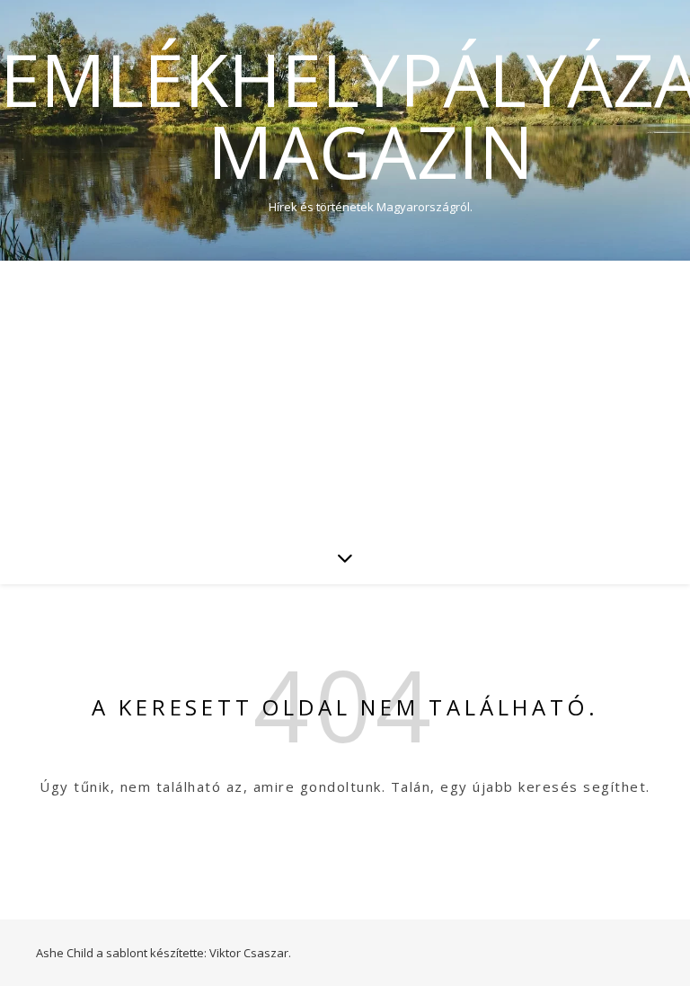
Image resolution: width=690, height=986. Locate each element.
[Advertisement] (345, 395)
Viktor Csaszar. (250, 953)
